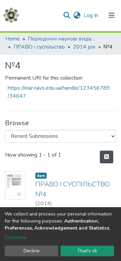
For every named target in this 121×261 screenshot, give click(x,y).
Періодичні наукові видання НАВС (61, 38)
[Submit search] (66, 15)
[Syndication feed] (106, 157)
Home (12, 38)
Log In (91, 15)
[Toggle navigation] (111, 15)
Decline (32, 251)
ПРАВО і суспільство (39, 47)
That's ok (87, 251)
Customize (16, 237)
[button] (76, 15)
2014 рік (84, 47)
